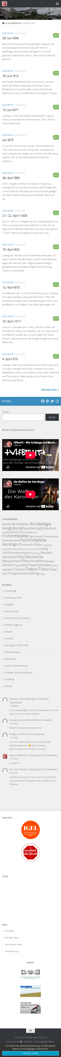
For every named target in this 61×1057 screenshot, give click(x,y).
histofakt (9, 638)
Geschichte (8, 33)
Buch (53, 528)
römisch (8, 565)
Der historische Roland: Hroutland (36, 720)
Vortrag (33, 573)
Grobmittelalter (51, 536)
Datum (35, 532)
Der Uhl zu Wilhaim (18, 769)
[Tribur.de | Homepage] (5, 3)
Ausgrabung (12, 528)
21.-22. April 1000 (14, 216)
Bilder (46, 528)
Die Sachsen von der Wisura (17, 618)
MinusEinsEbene (12, 652)
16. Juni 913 (10, 76)
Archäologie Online (13, 597)
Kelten (26, 544)
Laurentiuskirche (9, 549)
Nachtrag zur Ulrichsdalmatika (43, 755)
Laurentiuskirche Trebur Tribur (28, 549)
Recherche (34, 556)
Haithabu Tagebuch (14, 625)
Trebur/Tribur (37, 569)
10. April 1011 (11, 321)
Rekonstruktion (34, 561)
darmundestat (11, 611)
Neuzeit (46, 553)
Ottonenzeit (10, 659)
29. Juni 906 (10, 38)
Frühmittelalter (15, 535)
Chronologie (26, 532)
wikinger (42, 574)
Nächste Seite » (50, 389)
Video (53, 569)
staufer (55, 565)
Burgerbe (9, 604)
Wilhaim (8, 686)
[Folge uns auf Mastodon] (47, 401)
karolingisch (12, 544)
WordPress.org (12, 951)
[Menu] (57, 3)
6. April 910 (10, 359)
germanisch (36, 536)
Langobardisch (47, 545)
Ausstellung (32, 528)
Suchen (5, 412)
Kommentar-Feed (13, 944)
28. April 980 (11, 178)
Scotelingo (10, 679)
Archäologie (40, 523)
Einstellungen (30, 1053)
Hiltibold (8, 631)
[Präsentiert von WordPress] (21, 1042)
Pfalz (21, 556)
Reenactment (11, 561)
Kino (32, 544)
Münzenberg (36, 553)
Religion (50, 561)
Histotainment (10, 540)
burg (3, 532)
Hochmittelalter (33, 540)
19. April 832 (11, 249)
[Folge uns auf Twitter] (52, 401)
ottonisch (9, 557)
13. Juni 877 (10, 110)
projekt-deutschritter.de (16, 665)
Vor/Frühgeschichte (15, 573)
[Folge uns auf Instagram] (57, 401)
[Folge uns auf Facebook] (43, 401)
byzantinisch (13, 532)
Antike (7, 524)
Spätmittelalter (40, 565)
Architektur (21, 524)
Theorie (19, 569)
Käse (38, 544)
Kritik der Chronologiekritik (32, 734)
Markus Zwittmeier (18, 755)
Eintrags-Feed (11, 937)
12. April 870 (11, 287)
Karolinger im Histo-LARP (16, 645)
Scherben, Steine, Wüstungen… (19, 672)
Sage (17, 565)
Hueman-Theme (47, 1042)
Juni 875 (7, 140)
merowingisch (22, 552)
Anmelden (10, 931)
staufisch (7, 569)
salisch (25, 565)
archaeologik (10, 591)
